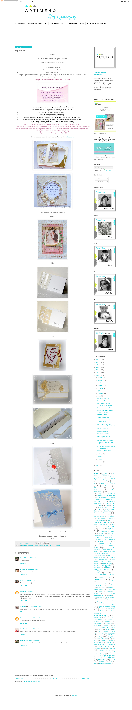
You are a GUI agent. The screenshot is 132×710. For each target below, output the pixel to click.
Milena (96, 565)
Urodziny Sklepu (110, 637)
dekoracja (109, 499)
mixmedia (97, 567)
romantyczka (111, 608)
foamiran (112, 516)
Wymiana (112, 654)
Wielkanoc (112, 644)
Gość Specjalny (104, 524)
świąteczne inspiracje (108, 627)
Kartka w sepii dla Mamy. (105, 408)
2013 (98, 375)
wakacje (111, 640)
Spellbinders (98, 623)
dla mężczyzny (104, 507)
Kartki (101, 541)
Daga (21, 580)
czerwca (100, 393)
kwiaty (96, 551)
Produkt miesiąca (110, 597)
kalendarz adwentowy (99, 535)
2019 (98, 359)
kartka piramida (109, 537)
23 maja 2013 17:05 (30, 580)
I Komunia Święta (109, 526)
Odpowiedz (23, 563)
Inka (100, 529)
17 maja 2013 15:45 (30, 558)
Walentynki (97, 642)
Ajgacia (104, 479)
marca (100, 456)
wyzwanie (102, 660)
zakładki (112, 660)
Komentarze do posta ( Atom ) (32, 681)
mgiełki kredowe (107, 563)
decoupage (99, 499)
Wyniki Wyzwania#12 (103, 417)
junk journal (110, 533)
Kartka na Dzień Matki (104, 450)
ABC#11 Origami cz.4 (103, 428)
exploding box (103, 515)
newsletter (97, 573)
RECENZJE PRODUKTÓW (76, 23)
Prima (110, 595)
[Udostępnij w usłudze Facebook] (46, 543)
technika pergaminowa (108, 633)
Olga (110, 577)
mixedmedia (106, 565)
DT (46, 23)
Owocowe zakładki (103, 433)
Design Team (111, 503)
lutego (100, 459)
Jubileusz (101, 533)
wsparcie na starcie (104, 646)
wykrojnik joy (99, 652)
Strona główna (20, 23)
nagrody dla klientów (102, 569)
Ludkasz (22, 569)
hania (37, 545)
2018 (98, 362)
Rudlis (102, 610)
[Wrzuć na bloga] (41, 543)
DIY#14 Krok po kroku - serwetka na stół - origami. (106, 425)
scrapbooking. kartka (110, 617)
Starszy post (85, 678)
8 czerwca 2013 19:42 (32, 629)
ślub (113, 625)
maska (102, 561)
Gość (95, 524)
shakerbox (108, 621)
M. (109, 555)
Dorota (113, 507)
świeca (100, 629)
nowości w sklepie (107, 575)
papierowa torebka (110, 585)
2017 (98, 365)
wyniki (99, 655)
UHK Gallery (111, 635)
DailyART (113, 497)
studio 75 (97, 625)
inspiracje (110, 528)
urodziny (100, 637)
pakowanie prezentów (101, 584)
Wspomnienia (97, 648)
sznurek (106, 625)
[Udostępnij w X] (44, 543)
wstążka (105, 648)
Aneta (102, 483)
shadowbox (97, 621)
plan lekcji (109, 591)
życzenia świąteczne (105, 663)
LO (114, 553)
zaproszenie (102, 661)
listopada (101, 380)
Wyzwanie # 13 (102, 414)
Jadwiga (22, 629)
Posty (98, 178)
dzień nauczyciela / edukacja (102, 513)
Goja (110, 520)
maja (99, 396)
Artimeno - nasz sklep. (35, 23)
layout (98, 553)
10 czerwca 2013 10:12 (32, 640)
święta (107, 629)
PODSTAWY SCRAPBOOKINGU (97, 23)
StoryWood (108, 623)
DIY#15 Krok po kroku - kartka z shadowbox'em (105, 404)
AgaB (110, 477)
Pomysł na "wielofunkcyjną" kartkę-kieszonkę (105, 411)
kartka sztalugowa (110, 539)
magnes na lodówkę (100, 557)
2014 (98, 372)
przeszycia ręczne (99, 601)
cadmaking (112, 492)
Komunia (112, 544)
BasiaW (22, 640)
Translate (108, 170)
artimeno (23, 606)
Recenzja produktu (109, 605)
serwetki (110, 619)
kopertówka (102, 545)
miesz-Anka (70, 137)
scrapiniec (101, 619)
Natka (22, 558)
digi (108, 505)
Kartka (97, 537)
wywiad (101, 658)
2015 (98, 370)
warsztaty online (99, 644)
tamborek (106, 631)
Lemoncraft (106, 553)
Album (113, 479)
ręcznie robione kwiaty (106, 607)
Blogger (74, 695)
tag (114, 629)
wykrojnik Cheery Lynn (105, 650)
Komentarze (100, 181)
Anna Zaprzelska (107, 486)
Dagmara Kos (102, 497)
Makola (46, 545)
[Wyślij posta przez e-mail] (35, 543)
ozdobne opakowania (105, 582)
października (102, 383)
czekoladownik (110, 495)
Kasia (41, 545)
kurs (104, 547)
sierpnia (100, 388)
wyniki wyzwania (109, 656)
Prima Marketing (98, 597)
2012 (98, 465)
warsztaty (108, 642)
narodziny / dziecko (102, 571)
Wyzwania (57, 545)
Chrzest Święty (110, 493)
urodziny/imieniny (102, 638)
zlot (95, 663)
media (110, 561)
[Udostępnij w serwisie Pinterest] (48, 543)
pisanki (101, 591)
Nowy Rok (102, 577)
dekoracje (98, 501)
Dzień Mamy (108, 511)
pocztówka (97, 593)
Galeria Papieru (99, 520)
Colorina (100, 495)
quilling (102, 603)
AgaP (96, 479)
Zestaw (111, 661)
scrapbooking (101, 615)
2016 (98, 367)
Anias (112, 483)
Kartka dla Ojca (102, 401)
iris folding (104, 531)
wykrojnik (112, 648)
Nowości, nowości (102, 431)
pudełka (112, 601)
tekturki (100, 635)
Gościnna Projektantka (27, 545)
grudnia (100, 377)
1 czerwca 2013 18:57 (33, 591)
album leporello (103, 481)
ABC (106, 473)
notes (106, 573)
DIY (114, 505)
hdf (100, 526)
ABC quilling (106, 475)
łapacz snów (101, 555)
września (101, 385)
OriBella (51, 545)
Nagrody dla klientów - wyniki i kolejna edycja (106, 447)
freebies (110, 518)
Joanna (113, 531)
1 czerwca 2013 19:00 (35, 606)
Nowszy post (19, 678)
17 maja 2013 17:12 (32, 569)
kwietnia (100, 454)
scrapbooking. (98, 617)
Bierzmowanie (109, 488)
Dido (100, 505)
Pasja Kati (112, 589)
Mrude (108, 567)
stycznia (100, 462)
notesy (113, 573)
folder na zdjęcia (102, 518)
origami (113, 580)
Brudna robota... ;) (103, 398)
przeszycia (110, 599)
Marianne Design (104, 559)
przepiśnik (101, 599)
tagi (99, 631)
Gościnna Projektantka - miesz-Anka (104, 420)
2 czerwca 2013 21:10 (33, 618)
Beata (101, 488)
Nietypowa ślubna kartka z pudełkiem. (105, 437)
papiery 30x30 (101, 587)
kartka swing (97, 539)
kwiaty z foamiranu (109, 551)
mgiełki (96, 563)
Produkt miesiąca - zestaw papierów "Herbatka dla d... (105, 442)
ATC (95, 488)
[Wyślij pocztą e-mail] (39, 543)
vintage (103, 640)
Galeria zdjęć (54, 23)
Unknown (23, 591)
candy (100, 493)
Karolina (110, 535)
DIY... (63, 23)
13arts (96, 473)
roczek (102, 608)
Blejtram (98, 490)
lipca (99, 390)
